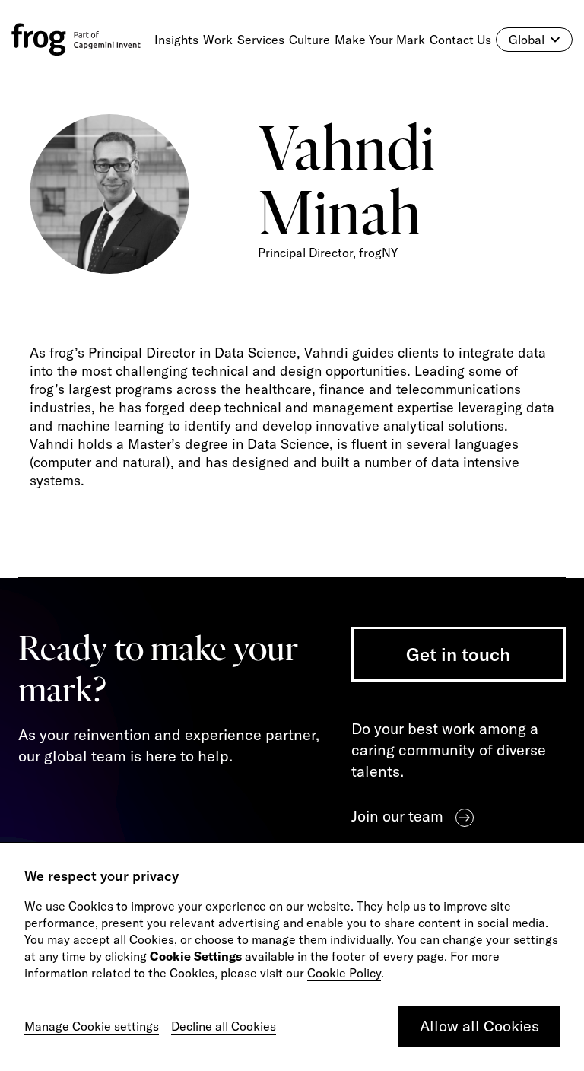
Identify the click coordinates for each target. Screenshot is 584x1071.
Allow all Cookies (479, 1025)
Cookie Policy (344, 972)
